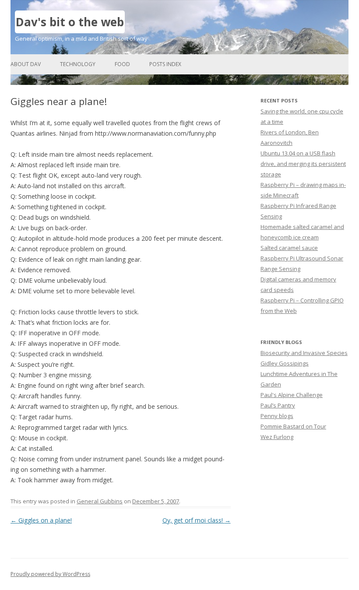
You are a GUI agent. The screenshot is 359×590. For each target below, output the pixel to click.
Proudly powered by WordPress (50, 574)
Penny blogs (276, 416)
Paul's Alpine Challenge (291, 395)
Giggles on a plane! (41, 520)
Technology (77, 64)
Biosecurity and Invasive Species (304, 353)
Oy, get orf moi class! (196, 520)
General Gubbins (100, 501)
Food (122, 64)
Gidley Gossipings (284, 363)
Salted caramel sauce (289, 248)
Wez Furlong (276, 437)
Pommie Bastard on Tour (293, 426)
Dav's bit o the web (70, 22)
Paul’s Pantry (277, 405)
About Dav (26, 64)
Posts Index (165, 64)
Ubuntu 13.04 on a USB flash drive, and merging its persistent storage (303, 163)
